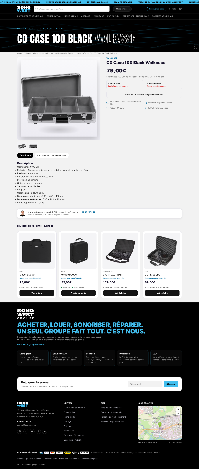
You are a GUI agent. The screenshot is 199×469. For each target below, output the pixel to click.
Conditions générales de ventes (29, 459)
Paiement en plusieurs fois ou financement (160, 2)
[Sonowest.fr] (23, 9)
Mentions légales (50, 459)
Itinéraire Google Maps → (148, 442)
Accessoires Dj (42, 53)
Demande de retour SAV (111, 412)
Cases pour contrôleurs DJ (80, 53)
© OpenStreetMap (175, 442)
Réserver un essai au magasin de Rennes (144, 94)
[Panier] (180, 9)
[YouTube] (32, 431)
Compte (172, 9)
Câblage (85, 16)
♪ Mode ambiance (122, 9)
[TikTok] (38, 431)
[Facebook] (25, 431)
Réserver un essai (156, 9)
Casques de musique (162, 16)
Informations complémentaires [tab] (51, 155)
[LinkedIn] (44, 431)
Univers (68, 403)
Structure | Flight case (136, 16)
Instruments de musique (30, 16)
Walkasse (112, 58)
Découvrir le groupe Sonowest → (32, 344)
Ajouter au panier (79, 293)
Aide (103, 403)
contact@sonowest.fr (26, 425)
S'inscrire (171, 384)
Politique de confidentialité (69, 459)
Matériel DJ (113, 16)
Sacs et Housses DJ (59, 53)
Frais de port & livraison (111, 407)
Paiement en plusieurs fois (112, 421)
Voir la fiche (36, 293)
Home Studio (71, 16)
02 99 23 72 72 (88, 212)
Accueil (20, 53)
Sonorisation (54, 16)
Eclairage (99, 16)
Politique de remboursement (113, 417)
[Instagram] (19, 431)
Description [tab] (25, 155)
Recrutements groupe (90, 459)
